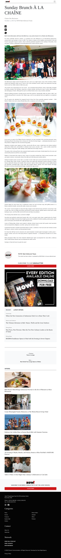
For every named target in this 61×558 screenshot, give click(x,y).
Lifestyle (34, 514)
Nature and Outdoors (11, 320)
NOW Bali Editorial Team (24, 20)
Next (30, 360)
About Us (7, 530)
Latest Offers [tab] (18, 310)
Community (8, 313)
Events (6, 514)
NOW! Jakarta (9, 543)
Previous (30, 353)
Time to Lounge (30, 355)
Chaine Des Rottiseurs (11, 18)
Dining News (9, 327)
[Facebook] (8, 504)
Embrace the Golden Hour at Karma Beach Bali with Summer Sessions (26, 432)
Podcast (33, 519)
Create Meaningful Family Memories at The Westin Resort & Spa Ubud (26, 412)
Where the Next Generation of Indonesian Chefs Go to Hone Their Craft (27, 316)
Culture (6, 521)
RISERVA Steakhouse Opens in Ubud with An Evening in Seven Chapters (28, 338)
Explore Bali (7, 519)
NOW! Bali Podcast (10, 541)
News (6, 512)
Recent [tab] (8, 310)
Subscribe (7, 532)
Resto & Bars (35, 512)
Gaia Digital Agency (42, 550)
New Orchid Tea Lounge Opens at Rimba (30, 361)
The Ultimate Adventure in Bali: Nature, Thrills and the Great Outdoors (27, 323)
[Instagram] (5, 504)
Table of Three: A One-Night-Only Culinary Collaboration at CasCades (26, 474)
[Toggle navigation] (54, 1)
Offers (33, 516)
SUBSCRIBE (30, 488)
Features (7, 516)
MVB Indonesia (9, 545)
